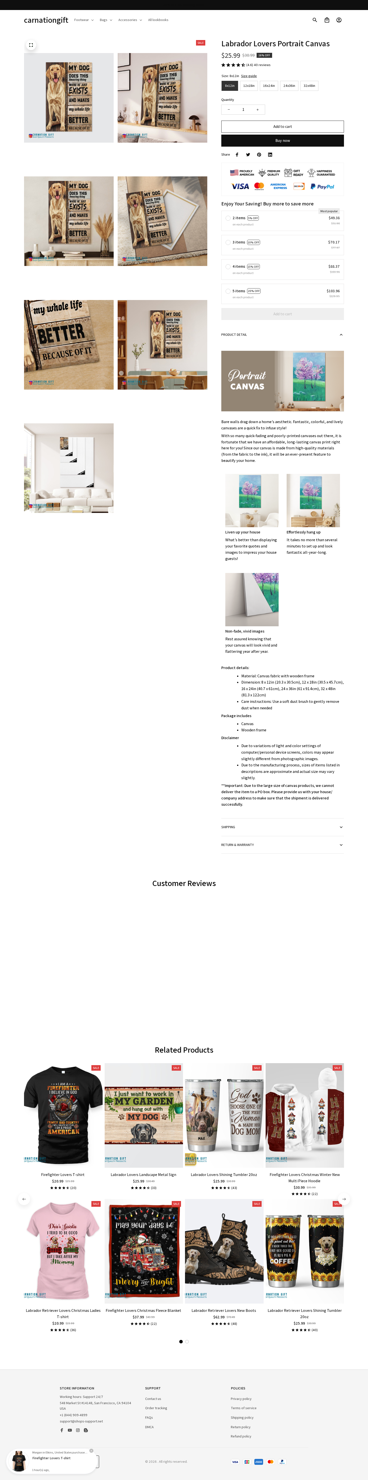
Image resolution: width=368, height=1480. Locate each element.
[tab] (171, 1007)
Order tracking (156, 1408)
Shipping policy (242, 1417)
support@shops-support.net (81, 1421)
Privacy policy (241, 1398)
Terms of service (244, 1408)
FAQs (149, 1417)
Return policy (241, 1427)
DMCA (149, 1427)
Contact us (153, 1398)
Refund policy (241, 1436)
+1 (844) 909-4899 (73, 1415)
